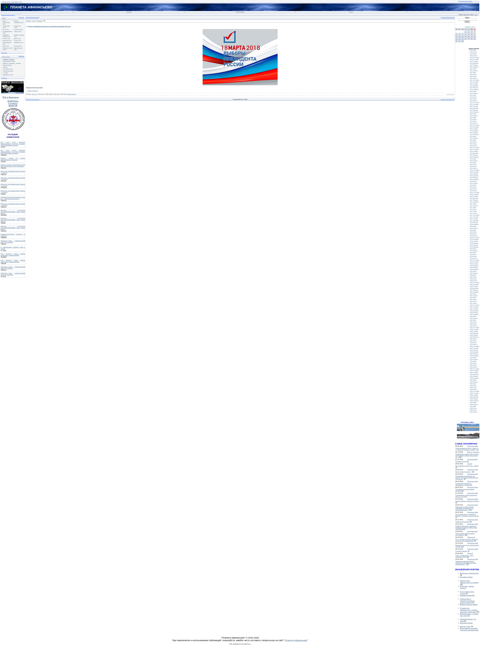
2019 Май (473, 252)
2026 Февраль (474, 401)
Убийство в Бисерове (462, 521)
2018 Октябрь (474, 239)
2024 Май (473, 361)
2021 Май (473, 297)
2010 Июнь (473, 52)
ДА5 (55, 94)
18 (474, 36)
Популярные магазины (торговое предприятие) (469, 629)
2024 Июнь (473, 363)
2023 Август (474, 344)
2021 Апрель (474, 295)
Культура (5, 40)
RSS (476, 14)
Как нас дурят (465, 626)
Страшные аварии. (461, 551)
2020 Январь (474, 267)
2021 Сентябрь (474, 305)
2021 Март (473, 294)
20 (459, 39)
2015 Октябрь (474, 172)
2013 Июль (473, 121)
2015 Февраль (474, 157)
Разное (5, 38)
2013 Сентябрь (474, 125)
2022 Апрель (474, 318)
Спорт (16, 40)
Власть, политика (17, 21)
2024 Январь (474, 354)
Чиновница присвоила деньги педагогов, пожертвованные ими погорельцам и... (465, 563)
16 (468, 36)
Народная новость (6, 35)
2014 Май (473, 140)
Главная (129, 12)
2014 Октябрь (474, 149)
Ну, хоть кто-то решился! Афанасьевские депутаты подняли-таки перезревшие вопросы (13, 144)
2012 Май (473, 95)
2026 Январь (474, 399)
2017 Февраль (474, 202)
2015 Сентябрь (474, 170)
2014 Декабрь (474, 153)
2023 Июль (473, 342)
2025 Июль (473, 387)
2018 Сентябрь (474, 237)
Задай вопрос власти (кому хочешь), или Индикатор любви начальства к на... (467, 455)
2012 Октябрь (474, 104)
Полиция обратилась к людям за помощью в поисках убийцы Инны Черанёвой (466, 527)
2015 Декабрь (474, 175)
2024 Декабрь (474, 374)
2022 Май (473, 320)
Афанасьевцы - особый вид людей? (469, 615)
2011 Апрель (474, 71)
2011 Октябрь (474, 82)
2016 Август (474, 191)
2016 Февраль (474, 179)
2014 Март (473, 136)
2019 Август (474, 258)
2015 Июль (473, 166)
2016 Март (473, 181)
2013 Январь (474, 110)
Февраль (39, 21)
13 (459, 36)
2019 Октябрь (474, 262)
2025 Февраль (474, 378)
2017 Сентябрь (474, 215)
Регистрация (240, 12)
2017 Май (473, 207)
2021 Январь (474, 290)
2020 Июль (473, 279)
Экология (17, 29)
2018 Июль (473, 234)
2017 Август (474, 213)
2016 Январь (474, 177)
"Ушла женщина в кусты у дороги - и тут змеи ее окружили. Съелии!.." (466, 449)
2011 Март (473, 69)
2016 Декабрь (474, 198)
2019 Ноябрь (474, 264)
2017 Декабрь (474, 221)
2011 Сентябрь (474, 80)
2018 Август (474, 235)
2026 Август (474, 412)
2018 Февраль (474, 224)
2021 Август (474, 303)
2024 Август (474, 367)
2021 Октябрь (474, 307)
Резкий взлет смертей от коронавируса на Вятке (463, 484)
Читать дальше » (33, 91)
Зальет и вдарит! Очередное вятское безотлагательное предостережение (13, 165)
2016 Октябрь (474, 194)
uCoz (249, 644)
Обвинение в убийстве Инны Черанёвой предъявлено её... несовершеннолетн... (464, 508)
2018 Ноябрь (474, 241)
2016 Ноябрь (474, 196)
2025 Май (473, 384)
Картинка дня (18, 48)
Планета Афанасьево (295, 640)
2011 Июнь (473, 74)
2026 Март (473, 402)
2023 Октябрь (474, 348)
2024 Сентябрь (474, 369)
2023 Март (473, 339)
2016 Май (473, 185)
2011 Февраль (474, 67)
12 (456, 36)
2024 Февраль (474, 355)
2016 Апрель (474, 183)
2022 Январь (474, 312)
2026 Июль (473, 410)
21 (462, 39)
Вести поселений (6, 21)
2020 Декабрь (474, 288)
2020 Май (473, 275)
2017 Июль (473, 211)
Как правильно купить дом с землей (466, 466)
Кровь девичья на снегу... (463, 471)
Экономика (6, 26)
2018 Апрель (474, 228)
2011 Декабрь (474, 85)
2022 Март (473, 316)
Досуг (16, 38)
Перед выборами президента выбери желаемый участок (49, 26)
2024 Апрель (474, 359)
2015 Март (473, 159)
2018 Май (473, 230)
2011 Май (473, 72)
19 (456, 39)
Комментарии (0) (71, 94)
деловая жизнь (466, 577)
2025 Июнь (473, 385)
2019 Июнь (473, 254)
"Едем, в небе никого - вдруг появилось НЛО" (464, 556)
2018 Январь (474, 222)
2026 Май (473, 406)
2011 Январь (474, 65)
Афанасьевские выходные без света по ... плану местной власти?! (13, 198)
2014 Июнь (473, 142)
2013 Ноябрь (474, 129)
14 (462, 36)
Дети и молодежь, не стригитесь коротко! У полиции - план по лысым (466, 515)
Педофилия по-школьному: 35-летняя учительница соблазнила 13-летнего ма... (466, 477)
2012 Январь (474, 87)
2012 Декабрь (474, 108)
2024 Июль (473, 365)
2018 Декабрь (474, 243)
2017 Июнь (473, 209)
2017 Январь (474, 200)
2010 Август (474, 55)
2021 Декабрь (474, 311)
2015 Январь (474, 155)
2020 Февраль (474, 269)
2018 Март (473, 226)
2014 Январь (474, 132)
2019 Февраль (474, 247)
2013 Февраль (474, 112)
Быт (4, 29)
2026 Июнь (473, 408)
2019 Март (473, 249)
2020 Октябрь (474, 284)
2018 (33, 21)
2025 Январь (474, 376)
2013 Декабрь (474, 131)
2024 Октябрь (474, 371)
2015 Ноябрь (474, 174)
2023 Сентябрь (474, 346)
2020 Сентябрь (474, 282)
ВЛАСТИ (13, 106)
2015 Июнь (473, 164)
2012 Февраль (474, 89)
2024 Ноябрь (474, 372)
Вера (4, 46)
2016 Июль (473, 189)
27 (459, 41)
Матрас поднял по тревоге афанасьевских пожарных (13, 159)
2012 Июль (473, 99)
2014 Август (474, 145)
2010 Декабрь (474, 63)
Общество (17, 26)
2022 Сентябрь (474, 327)
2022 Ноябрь (474, 331)
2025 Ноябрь (474, 395)
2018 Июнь (473, 232)
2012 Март (473, 91)
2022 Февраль (474, 314)
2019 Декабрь (474, 265)
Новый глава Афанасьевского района (469, 582)
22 (465, 39)
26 (456, 41)
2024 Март (473, 357)
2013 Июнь (473, 119)
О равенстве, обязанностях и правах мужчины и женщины (468, 610)
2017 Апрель (474, 205)
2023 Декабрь (474, 352)
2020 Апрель (474, 273)
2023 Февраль (474, 337)
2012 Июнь (473, 97)
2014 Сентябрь (474, 147)
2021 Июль (473, 301)
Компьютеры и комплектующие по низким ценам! (467, 601)
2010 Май (473, 50)
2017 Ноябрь (474, 219)
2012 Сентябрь (474, 102)
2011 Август (473, 78)
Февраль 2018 (469, 27)
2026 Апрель (474, 404)
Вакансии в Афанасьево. (469, 573)
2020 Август (474, 281)
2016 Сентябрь (474, 192)
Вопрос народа (19, 35)
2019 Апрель (474, 251)
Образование (7, 42)
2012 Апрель (474, 93)
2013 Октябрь (474, 127)
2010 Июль (473, 54)
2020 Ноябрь (474, 286)
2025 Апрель (474, 382)
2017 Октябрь (474, 217)
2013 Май (473, 117)
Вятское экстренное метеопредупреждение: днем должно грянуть (13, 212)
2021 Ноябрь (474, 309)
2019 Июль (473, 256)
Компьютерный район (468, 605)
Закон (16, 31)
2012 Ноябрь (474, 106)
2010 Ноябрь (474, 61)
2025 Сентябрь (474, 391)
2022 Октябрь (474, 329)
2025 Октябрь (474, 393)
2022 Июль (473, 324)
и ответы (13, 103)
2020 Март (473, 271)
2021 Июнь (473, 299)
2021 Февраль (474, 292)
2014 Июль (473, 144)
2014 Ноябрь (474, 151)
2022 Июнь (473, 322)
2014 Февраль (474, 134)
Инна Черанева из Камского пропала (467, 501)
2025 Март (473, 380)
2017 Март (473, 204)
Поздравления (7, 31)
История (17, 46)
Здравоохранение (467, 595)
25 (474, 39)
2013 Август (474, 123)
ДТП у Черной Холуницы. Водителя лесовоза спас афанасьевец (466, 540)
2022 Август (474, 325)
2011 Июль (473, 76)
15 (465, 36)
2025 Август (474, 389)
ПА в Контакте (10, 97)
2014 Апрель (474, 138)
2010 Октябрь (474, 59)
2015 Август (474, 168)
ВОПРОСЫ (13, 101)
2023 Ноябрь (474, 350)
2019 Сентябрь (474, 260)
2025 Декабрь (474, 397)
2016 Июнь (473, 187)
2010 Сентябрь (474, 57)
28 (462, 41)
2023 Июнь (473, 341)
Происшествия (7, 48)
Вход (351, 12)
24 (471, 39)
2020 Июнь (473, 277)
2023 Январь (474, 335)
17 (471, 36)
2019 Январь (474, 245)
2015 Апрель (474, 161)
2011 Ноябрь (474, 84)
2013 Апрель (474, 115)
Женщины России (461, 461)
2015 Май (473, 162)
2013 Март (473, 114)
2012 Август (474, 101)
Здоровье (17, 42)
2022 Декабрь (474, 333)
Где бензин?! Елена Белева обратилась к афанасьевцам (13, 254)
